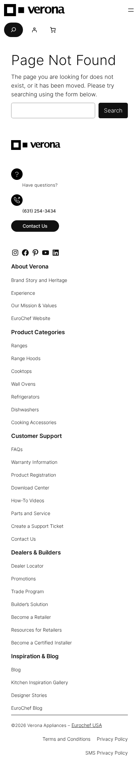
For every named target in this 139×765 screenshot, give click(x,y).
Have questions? (39, 185)
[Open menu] (131, 10)
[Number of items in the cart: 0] (53, 30)
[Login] (34, 30)
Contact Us (35, 226)
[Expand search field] (13, 30)
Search (113, 110)
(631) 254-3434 (39, 211)
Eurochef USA (87, 725)
